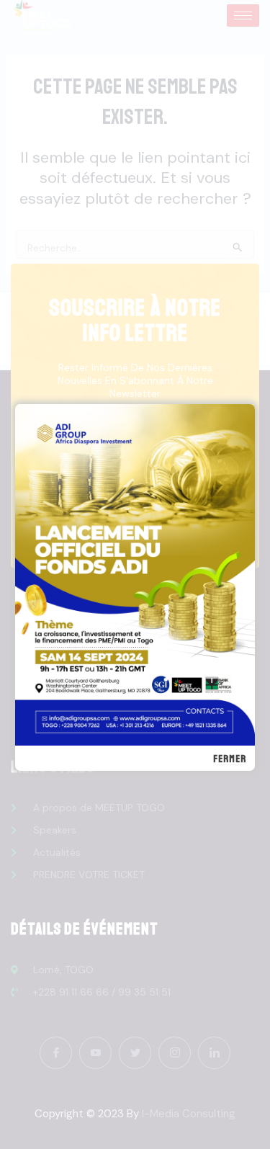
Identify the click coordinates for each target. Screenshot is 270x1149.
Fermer (229, 759)
